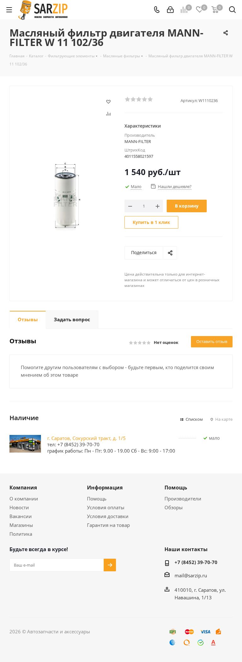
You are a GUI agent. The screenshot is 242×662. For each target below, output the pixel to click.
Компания (23, 487)
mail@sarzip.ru (191, 575)
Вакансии (20, 516)
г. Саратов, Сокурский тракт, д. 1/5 (86, 438)
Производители (182, 498)
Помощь (97, 498)
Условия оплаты (105, 507)
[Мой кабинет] (170, 10)
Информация (105, 487)
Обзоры (173, 507)
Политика (20, 534)
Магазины (21, 525)
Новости (19, 507)
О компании (23, 498)
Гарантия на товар (108, 525)
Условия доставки (108, 516)
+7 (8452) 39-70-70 (196, 562)
